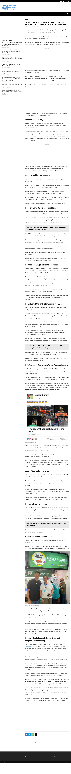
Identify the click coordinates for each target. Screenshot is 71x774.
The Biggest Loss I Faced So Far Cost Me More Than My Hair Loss (11, 65)
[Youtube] (68, 1)
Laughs (33, 14)
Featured (53, 14)
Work (47, 14)
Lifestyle (9, 14)
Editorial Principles (56, 762)
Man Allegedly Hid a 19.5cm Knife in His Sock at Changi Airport (12, 85)
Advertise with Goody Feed (46, 762)
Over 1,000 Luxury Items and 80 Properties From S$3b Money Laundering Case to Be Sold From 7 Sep (11, 51)
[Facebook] (58, 1)
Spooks (38, 14)
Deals (14, 14)
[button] (67, 14)
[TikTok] (65, 1)
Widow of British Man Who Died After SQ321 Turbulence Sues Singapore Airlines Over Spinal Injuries (12, 44)
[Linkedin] (62, 1)
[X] (67, 1)
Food (19, 14)
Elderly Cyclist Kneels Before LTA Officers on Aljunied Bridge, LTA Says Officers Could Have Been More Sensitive (12, 59)
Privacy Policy (64, 762)
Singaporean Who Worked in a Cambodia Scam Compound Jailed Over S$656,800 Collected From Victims (11, 79)
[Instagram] (60, 1)
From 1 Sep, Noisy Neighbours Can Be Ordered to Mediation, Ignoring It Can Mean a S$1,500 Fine (12, 92)
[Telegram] (63, 1)
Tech (43, 14)
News (3, 14)
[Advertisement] (47, 59)
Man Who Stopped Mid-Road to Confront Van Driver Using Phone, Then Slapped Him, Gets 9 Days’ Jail (12, 72)
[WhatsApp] (32, 734)
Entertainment (25, 14)
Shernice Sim (28, 26)
